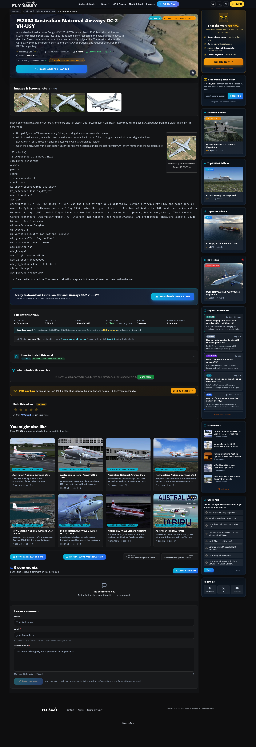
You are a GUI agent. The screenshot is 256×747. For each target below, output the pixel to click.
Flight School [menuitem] (136, 4)
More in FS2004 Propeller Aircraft (86, 556)
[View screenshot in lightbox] (193, 72)
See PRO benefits (182, 390)
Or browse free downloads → (223, 68)
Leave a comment (187, 570)
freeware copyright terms (73, 339)
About (81, 709)
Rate (38, 52)
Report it (111, 339)
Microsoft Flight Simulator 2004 (40, 11)
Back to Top (128, 723)
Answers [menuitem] (150, 4)
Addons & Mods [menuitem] (87, 4)
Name (18, 616)
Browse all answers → (223, 414)
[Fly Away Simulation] (24, 4)
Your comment (22, 645)
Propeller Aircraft (68, 11)
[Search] (213, 4)
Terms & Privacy (94, 709)
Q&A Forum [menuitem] (119, 4)
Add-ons (16, 11)
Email (17, 629)
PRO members (110, 330)
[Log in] (226, 4)
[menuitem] (168, 4)
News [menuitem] (104, 4)
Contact (70, 709)
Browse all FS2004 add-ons (29, 556)
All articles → (223, 489)
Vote (209, 570)
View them (145, 377)
